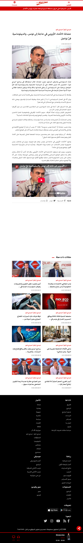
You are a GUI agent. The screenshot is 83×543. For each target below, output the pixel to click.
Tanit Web (20, 529)
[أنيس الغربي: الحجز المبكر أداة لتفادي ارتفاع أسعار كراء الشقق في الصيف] (56, 366)
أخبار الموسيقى (35, 461)
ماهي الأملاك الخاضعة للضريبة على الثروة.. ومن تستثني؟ (59, 350)
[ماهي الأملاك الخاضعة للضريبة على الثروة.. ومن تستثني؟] (56, 334)
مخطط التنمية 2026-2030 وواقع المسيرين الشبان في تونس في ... (59, 317)
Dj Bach (63, 538)
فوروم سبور (67, 475)
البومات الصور (66, 483)
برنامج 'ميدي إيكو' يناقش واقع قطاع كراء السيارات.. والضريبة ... (27, 350)
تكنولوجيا (37, 441)
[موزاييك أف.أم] (42, 3)
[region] (41, 18)
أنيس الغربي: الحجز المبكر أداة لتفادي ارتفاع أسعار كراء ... (58, 382)
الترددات (68, 415)
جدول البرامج (66, 412)
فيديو (39, 495)
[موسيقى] (68, 537)
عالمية (38, 415)
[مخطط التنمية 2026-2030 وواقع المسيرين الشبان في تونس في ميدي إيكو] (56, 301)
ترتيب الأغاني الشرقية (34, 468)
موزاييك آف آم (36, 430)
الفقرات (68, 495)
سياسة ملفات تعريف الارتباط (61, 430)
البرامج (69, 408)
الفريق (69, 404)
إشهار (69, 426)
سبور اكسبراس (66, 479)
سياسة (38, 419)
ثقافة (39, 426)
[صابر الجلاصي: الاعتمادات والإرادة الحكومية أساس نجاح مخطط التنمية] (56, 269)
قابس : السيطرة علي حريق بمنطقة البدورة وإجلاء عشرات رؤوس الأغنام (47, 8)
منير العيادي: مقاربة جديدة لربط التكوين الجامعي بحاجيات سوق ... (27, 382)
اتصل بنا (68, 423)
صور (39, 491)
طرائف (38, 448)
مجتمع (38, 452)
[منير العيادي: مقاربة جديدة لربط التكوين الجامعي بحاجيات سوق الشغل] (26, 366)
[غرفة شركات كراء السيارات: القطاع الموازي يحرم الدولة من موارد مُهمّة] (26, 301)
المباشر (68, 419)
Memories (60, 535)
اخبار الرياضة (66, 461)
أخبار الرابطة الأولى (65, 464)
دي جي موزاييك (35, 475)
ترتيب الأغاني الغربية (34, 472)
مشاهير (38, 445)
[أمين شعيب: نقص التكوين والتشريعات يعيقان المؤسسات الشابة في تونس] (26, 269)
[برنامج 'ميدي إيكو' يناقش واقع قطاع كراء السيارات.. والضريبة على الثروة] (26, 334)
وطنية (38, 408)
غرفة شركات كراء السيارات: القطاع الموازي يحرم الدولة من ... (29, 317)
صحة (39, 404)
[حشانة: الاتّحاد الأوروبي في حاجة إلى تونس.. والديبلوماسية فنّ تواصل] (41, 62)
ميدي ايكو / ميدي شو (63, 29)
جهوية (38, 412)
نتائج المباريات (66, 468)
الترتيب (68, 472)
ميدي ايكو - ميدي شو (33, 434)
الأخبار (69, 498)
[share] (79, 528)
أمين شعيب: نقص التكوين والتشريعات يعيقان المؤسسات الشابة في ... (27, 285)
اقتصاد (38, 423)
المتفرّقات (37, 437)
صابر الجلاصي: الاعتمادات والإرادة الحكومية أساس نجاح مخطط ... (59, 285)
